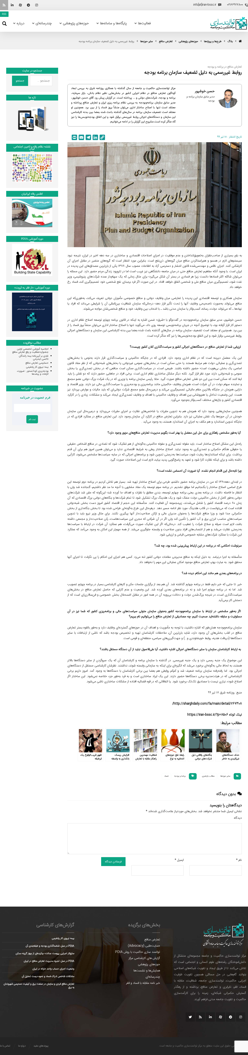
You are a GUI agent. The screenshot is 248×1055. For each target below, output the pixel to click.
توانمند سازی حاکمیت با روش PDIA (137, 952)
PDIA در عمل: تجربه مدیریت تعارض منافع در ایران (49, 961)
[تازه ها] (32, 118)
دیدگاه (238, 818)
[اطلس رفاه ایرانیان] (32, 213)
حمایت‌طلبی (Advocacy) (144, 945)
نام (239, 860)
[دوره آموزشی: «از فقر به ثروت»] (32, 312)
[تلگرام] (28, 5)
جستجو (20, 81)
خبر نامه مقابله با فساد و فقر (143, 983)
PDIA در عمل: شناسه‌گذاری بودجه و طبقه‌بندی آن (50, 946)
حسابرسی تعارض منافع (36, 363)
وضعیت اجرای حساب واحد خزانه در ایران (53, 969)
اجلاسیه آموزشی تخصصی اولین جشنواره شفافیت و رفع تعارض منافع (30, 350)
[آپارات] (20, 5)
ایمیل (179, 860)
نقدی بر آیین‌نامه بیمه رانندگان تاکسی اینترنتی (33, 357)
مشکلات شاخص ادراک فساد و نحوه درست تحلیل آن (48, 976)
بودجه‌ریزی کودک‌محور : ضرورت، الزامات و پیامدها (32, 372)
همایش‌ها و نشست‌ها (146, 970)
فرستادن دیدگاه (113, 861)
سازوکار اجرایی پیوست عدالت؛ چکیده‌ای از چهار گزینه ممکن (45, 953)
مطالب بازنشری (208, 776)
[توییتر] (190, 1017)
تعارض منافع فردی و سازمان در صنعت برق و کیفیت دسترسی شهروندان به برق (38, 986)
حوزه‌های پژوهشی (149, 964)
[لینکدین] (12, 5)
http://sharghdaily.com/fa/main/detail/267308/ (207, 703)
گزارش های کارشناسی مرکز (144, 958)
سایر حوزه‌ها (225, 776)
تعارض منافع (152, 939)
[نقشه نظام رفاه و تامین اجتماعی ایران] (32, 168)
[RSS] (4, 5)
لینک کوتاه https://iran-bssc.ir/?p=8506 (214, 714)
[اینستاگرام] (37, 5)
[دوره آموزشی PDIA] (32, 260)
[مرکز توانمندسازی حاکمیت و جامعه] (229, 23)
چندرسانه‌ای (153, 977)
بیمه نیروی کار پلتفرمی (37, 367)
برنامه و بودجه (180, 776)
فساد (166, 776)
